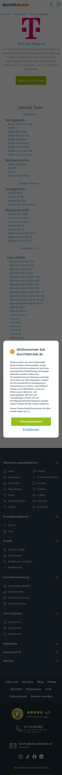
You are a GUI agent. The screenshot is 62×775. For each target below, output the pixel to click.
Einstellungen (31, 429)
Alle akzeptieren (31, 421)
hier (28, 411)
